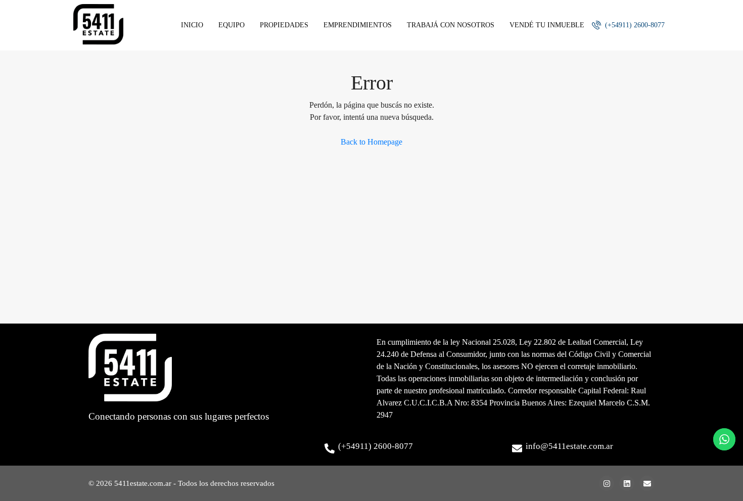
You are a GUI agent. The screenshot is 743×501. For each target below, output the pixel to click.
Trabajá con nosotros (450, 25)
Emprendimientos (357, 25)
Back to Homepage (371, 142)
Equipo (231, 25)
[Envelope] (647, 483)
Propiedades (284, 25)
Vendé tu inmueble (546, 25)
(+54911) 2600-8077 (634, 25)
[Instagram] (606, 483)
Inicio (192, 25)
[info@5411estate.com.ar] (517, 448)
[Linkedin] (626, 483)
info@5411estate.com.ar (569, 446)
